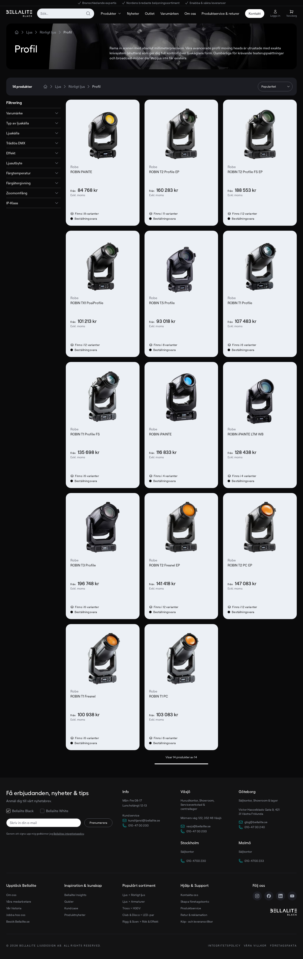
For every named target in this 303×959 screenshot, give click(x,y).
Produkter (108, 13)
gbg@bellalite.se (255, 822)
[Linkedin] (280, 896)
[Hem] (17, 32)
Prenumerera (98, 822)
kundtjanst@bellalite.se (144, 820)
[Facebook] (268, 896)
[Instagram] (257, 896)
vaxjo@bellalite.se (198, 826)
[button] (33, 113)
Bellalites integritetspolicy (69, 833)
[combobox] (65, 14)
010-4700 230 (196, 860)
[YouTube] (292, 896)
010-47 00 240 (254, 827)
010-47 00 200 (138, 825)
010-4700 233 (254, 860)
